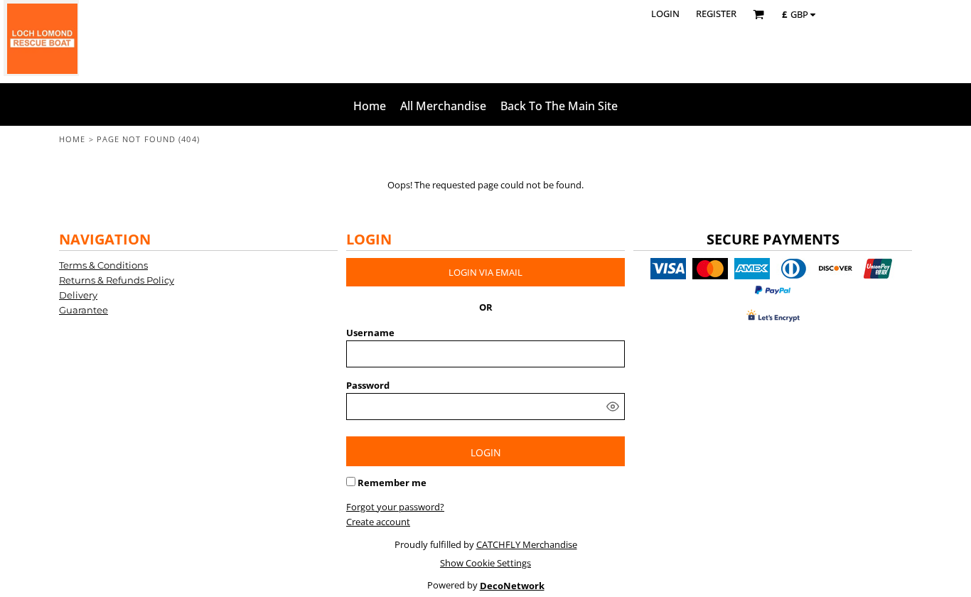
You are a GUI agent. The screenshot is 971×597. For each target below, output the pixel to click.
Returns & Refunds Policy (116, 280)
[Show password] (612, 406)
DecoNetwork (512, 585)
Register (716, 13)
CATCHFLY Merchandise (526, 544)
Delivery (78, 295)
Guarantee (83, 310)
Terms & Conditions (103, 265)
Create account (378, 521)
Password (368, 385)
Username (370, 332)
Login (665, 13)
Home (72, 139)
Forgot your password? (395, 506)
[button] (758, 14)
